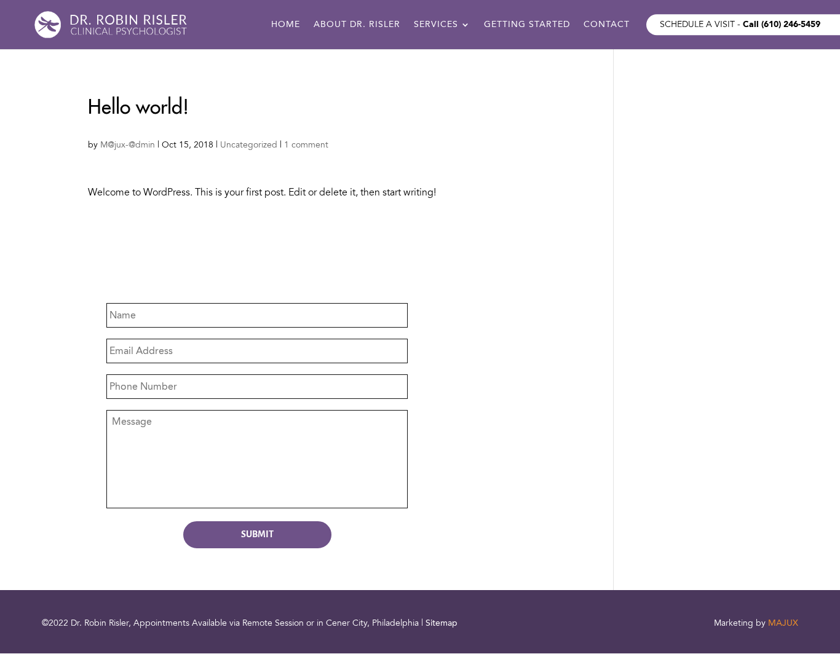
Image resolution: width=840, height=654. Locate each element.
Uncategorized (248, 145)
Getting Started (527, 25)
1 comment (306, 145)
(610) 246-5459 (790, 24)
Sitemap (442, 623)
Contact (607, 25)
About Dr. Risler (357, 25)
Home (285, 25)
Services (436, 25)
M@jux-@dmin (127, 145)
